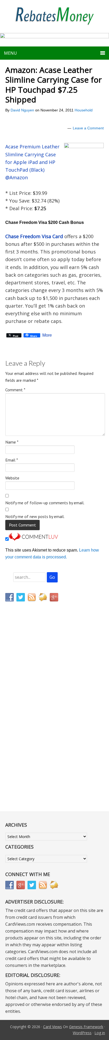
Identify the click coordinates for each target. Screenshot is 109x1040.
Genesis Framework (86, 1026)
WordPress (82, 1032)
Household (84, 110)
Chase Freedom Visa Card (34, 236)
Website (12, 478)
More (47, 335)
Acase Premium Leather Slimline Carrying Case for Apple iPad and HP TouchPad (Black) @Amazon (32, 162)
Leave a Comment (88, 128)
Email (11, 460)
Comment (15, 389)
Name (12, 442)
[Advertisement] (30, 716)
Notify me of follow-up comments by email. (44, 502)
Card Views (52, 1026)
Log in (99, 1032)
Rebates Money (54, 16)
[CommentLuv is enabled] (33, 539)
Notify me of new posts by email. (35, 516)
